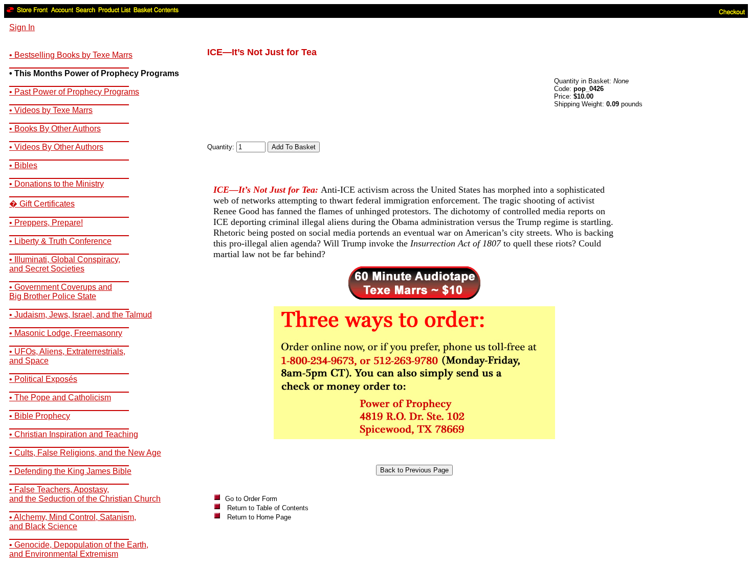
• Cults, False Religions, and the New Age (85, 452)
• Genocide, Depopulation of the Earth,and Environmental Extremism (78, 549)
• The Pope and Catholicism (60, 397)
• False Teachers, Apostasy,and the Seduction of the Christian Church (85, 494)
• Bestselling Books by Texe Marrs (70, 55)
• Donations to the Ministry (56, 183)
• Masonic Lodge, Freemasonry (65, 333)
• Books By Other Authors (55, 128)
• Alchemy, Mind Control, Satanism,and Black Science (72, 522)
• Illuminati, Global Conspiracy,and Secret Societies (64, 264)
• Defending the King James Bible (70, 471)
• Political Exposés (43, 379)
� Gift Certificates (42, 203)
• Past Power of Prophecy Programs (74, 91)
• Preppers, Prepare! (46, 222)
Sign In (22, 27)
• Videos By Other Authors (56, 147)
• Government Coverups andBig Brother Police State (60, 292)
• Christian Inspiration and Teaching (73, 434)
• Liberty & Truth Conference (60, 241)
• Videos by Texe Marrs (51, 110)
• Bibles (23, 165)
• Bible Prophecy (39, 416)
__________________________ (69, 64)
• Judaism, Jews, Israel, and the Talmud (80, 314)
